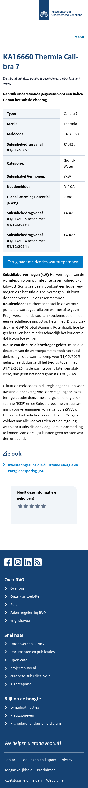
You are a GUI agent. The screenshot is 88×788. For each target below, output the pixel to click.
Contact (10, 759)
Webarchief (55, 780)
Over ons (17, 588)
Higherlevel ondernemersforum (35, 723)
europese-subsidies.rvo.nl (31, 676)
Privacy (66, 759)
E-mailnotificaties (24, 707)
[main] (44, 297)
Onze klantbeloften (26, 596)
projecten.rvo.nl (23, 668)
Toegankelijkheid (18, 770)
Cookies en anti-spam (38, 759)
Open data (18, 660)
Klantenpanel (21, 684)
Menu (79, 37)
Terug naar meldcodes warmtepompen (43, 262)
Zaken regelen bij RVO (28, 612)
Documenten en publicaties (32, 652)
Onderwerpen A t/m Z (27, 643)
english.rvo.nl (21, 620)
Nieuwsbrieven (22, 715)
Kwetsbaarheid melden (23, 780)
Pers (13, 604)
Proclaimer (46, 770)
